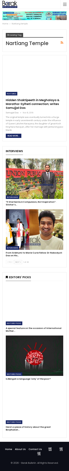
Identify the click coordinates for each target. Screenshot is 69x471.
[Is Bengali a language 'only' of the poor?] (34, 356)
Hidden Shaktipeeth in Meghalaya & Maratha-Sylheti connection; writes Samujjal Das (32, 104)
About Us (20, 449)
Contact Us (35, 449)
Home (8, 449)
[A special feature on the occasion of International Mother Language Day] (34, 305)
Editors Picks (14, 323)
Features (11, 93)
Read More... (14, 135)
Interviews (12, 197)
